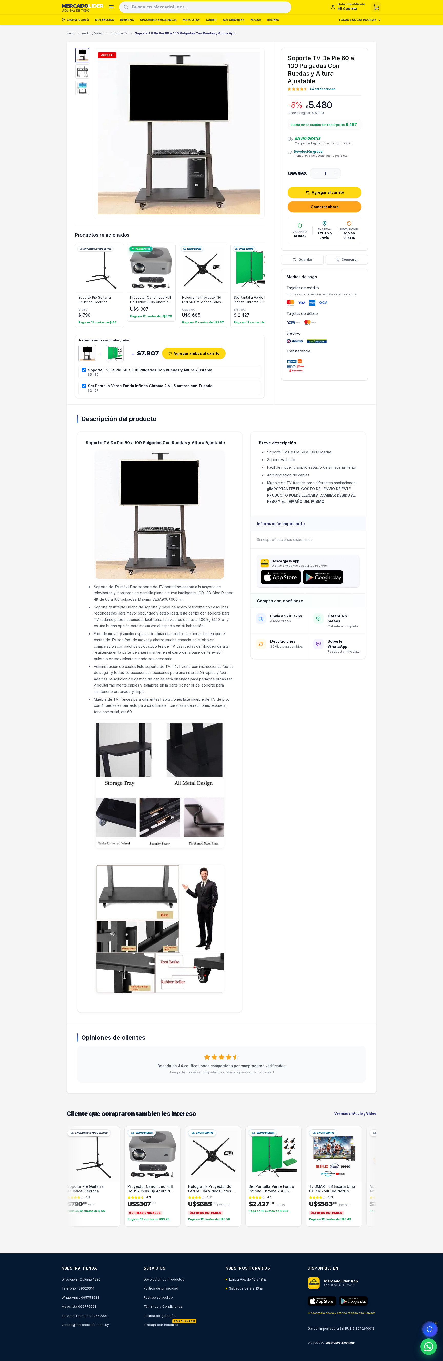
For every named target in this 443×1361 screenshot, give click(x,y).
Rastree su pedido (158, 1297)
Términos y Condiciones (163, 1306)
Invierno (127, 20)
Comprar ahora (325, 206)
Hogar (255, 20)
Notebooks (104, 20)
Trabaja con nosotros (161, 1325)
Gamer (211, 20)
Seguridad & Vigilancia (158, 20)
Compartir (349, 259)
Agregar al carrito (327, 192)
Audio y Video (92, 33)
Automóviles (233, 20)
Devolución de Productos (164, 1279)
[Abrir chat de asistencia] (429, 1329)
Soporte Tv (119, 33)
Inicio (71, 33)
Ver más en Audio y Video (355, 1114)
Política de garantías (160, 1316)
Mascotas (191, 20)
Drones (273, 20)
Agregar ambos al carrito (196, 353)
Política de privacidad (161, 1288)
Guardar (306, 259)
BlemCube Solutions (340, 1342)
